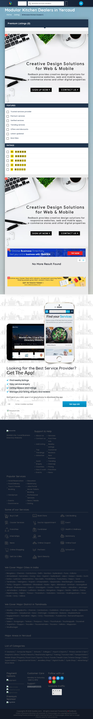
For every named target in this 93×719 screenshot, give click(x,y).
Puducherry (62, 579)
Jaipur (64, 576)
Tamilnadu (11, 581)
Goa (38, 576)
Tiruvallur (29, 624)
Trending (52, 461)
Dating (30, 503)
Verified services (17, 120)
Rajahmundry (12, 593)
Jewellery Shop (44, 660)
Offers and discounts (19, 129)
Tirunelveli (80, 621)
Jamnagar (82, 587)
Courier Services (17, 522)
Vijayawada (55, 581)
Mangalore (50, 590)
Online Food (70, 543)
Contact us (41, 438)
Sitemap (51, 464)
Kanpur (72, 576)
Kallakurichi (83, 610)
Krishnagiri (42, 613)
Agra (53, 584)
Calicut (31, 587)
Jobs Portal (32, 486)
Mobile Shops (10, 657)
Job (39, 536)
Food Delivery (14, 483)
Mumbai (47, 573)
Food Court (30, 657)
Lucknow (17, 579)
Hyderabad (57, 573)
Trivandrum (39, 593)
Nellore (75, 590)
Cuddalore (53, 610)
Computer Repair (24, 652)
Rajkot (22, 593)
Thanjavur (37, 621)
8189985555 (34, 686)
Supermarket (10, 660)
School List (70, 549)
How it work (41, 469)
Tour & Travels (50, 657)
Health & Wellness (73, 529)
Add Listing (40, 444)
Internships (15, 536)
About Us (40, 435)
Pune (66, 573)
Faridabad (27, 584)
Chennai (20, 573)
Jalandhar (72, 587)
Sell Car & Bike (16, 556)
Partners (41, 549)
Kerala (79, 576)
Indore (63, 587)
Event (67, 522)
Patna (82, 590)
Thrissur (30, 593)
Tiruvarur (53, 624)
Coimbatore (31, 573)
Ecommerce (13, 503)
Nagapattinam (13, 616)
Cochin (50, 587)
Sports (40, 657)
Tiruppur (20, 624)
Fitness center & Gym (78, 652)
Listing (16, 14)
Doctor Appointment (47, 522)
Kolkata (73, 573)
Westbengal (67, 581)
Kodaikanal (53, 613)
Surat (78, 579)
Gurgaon (17, 584)
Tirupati (31, 581)
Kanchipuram (12, 613)
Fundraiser (42, 529)
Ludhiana (32, 590)
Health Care (62, 657)
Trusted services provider (21, 111)
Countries (40, 466)
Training (57, 654)
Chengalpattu (20, 610)
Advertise (40, 455)
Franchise (52, 469)
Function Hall (67, 654)
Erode (9, 596)
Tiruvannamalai (41, 624)
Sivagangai (18, 621)
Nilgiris (33, 616)
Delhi (40, 573)
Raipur (71, 579)
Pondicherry (50, 579)
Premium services (18, 116)
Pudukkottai (61, 616)
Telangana (21, 581)
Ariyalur (10, 610)
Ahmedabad (12, 576)
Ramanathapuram (76, 616)
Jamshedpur (12, 590)
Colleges (46, 652)
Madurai (41, 590)
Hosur (83, 593)
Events (39, 472)
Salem (9, 621)
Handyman (12, 495)
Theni (46, 621)
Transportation (80, 654)
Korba (9, 579)
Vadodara (50, 593)
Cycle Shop (70, 660)
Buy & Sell (14, 515)
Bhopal (9, 587)
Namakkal (25, 616)
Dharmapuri (65, 610)
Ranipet (10, 618)
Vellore (22, 596)
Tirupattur (11, 624)
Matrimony (31, 483)
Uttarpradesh (42, 581)
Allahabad (61, 584)
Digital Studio (58, 660)
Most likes (15, 138)
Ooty (15, 596)
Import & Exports (60, 652)
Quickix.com (37, 711)
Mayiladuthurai (74, 613)
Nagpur (60, 590)
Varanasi (60, 593)
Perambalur (49, 616)
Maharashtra (27, 579)
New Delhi (39, 579)
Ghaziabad (37, 584)
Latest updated (17, 134)
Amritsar (70, 584)
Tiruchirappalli (68, 621)
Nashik (68, 590)
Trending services (18, 125)
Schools (37, 652)
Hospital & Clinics (12, 654)
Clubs (84, 657)
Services (51, 435)
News (50, 472)
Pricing (51, 466)
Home (9, 14)
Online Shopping (17, 549)
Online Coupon (44, 543)
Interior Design (75, 657)
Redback (72, 711)
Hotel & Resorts (27, 654)
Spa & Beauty (43, 556)
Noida (46, 584)
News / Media (33, 500)
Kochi (86, 576)
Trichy (9, 584)
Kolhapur (22, 590)
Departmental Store (26, 660)
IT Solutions (9, 652)
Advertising (82, 660)
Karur (34, 613)
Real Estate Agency (43, 654)
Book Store (42, 515)
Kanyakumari (25, 613)
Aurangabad (81, 584)
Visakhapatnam (73, 593)
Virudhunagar (12, 627)
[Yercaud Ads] (46, 68)
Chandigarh (40, 587)
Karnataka (23, 576)
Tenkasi (28, 621)
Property (21, 657)
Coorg (32, 576)
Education (31, 481)
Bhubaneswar (20, 587)
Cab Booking (70, 515)
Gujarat (45, 576)
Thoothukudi (55, 621)
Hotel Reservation (15, 481)
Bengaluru (11, 573)
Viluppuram (71, 624)
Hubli (57, 587)
